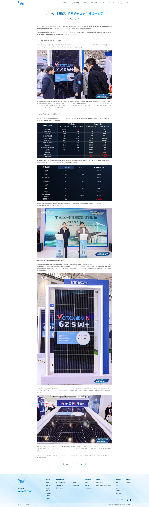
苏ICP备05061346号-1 (126, 504)
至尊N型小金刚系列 (74, 485)
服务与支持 (120, 3)
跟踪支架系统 (94, 3)
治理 (117, 488)
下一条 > (81, 464)
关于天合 (48, 483)
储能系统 (103, 3)
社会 (117, 485)
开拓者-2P (87, 485)
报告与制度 (118, 493)
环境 (117, 483)
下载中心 (48, 495)
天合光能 (65, 3)
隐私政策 (122, 499)
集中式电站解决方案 (60, 483)
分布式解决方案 (59, 485)
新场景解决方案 (59, 488)
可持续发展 (111, 3)
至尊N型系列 (73, 483)
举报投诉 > (28, 504)
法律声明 (118, 499)
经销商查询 (128, 483)
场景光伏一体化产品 (75, 488)
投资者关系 (48, 493)
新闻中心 (48, 490)
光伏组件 (85, 3)
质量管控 (48, 488)
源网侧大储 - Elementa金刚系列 (103, 483)
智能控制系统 (88, 488)
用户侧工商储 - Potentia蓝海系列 (103, 485)
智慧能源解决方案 (75, 3)
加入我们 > (20, 504)
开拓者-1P (87, 483)
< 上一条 (68, 464)
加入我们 (48, 498)
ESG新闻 (118, 490)
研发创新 (48, 485)
